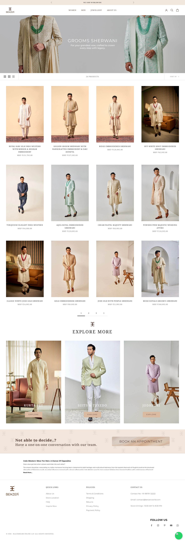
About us (112, 10)
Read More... (27, 472)
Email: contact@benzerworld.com (145, 500)
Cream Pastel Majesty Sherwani (115, 225)
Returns (89, 502)
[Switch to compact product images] (13, 76)
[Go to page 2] (104, 313)
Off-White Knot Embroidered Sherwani (160, 147)
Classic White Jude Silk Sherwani (25, 301)
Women (72, 10)
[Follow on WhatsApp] (177, 525)
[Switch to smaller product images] (9, 76)
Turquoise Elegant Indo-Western (25, 225)
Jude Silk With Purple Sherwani (115, 301)
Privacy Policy (92, 506)
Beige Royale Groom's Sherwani (160, 301)
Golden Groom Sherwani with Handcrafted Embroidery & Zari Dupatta (69, 149)
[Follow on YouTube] (171, 525)
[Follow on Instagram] (158, 525)
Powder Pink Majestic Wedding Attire (160, 226)
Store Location (52, 498)
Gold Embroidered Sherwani (70, 301)
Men (83, 10)
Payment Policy (93, 510)
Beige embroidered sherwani (115, 146)
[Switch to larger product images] (5, 76)
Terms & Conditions (94, 494)
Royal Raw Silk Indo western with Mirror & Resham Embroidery (25, 149)
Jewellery (96, 10)
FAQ (48, 502)
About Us (50, 494)
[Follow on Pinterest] (164, 525)
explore (92, 414)
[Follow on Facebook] (151, 525)
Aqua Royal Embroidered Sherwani (70, 226)
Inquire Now (51, 506)
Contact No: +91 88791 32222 (143, 494)
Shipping (90, 498)
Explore (34, 414)
